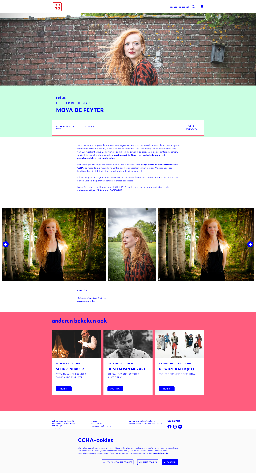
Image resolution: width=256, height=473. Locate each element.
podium (61, 97)
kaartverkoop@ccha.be (101, 426)
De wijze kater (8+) (176, 368)
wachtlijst (115, 388)
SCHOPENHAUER (70, 368)
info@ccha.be (58, 428)
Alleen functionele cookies (117, 462)
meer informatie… (161, 453)
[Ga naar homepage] (57, 6)
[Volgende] (250, 244)
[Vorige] (6, 244)
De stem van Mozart (126, 368)
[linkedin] (180, 427)
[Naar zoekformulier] (193, 7)
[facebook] (169, 427)
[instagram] (175, 427)
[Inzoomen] (109, 279)
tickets (63, 388)
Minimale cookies (148, 462)
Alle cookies (170, 462)
